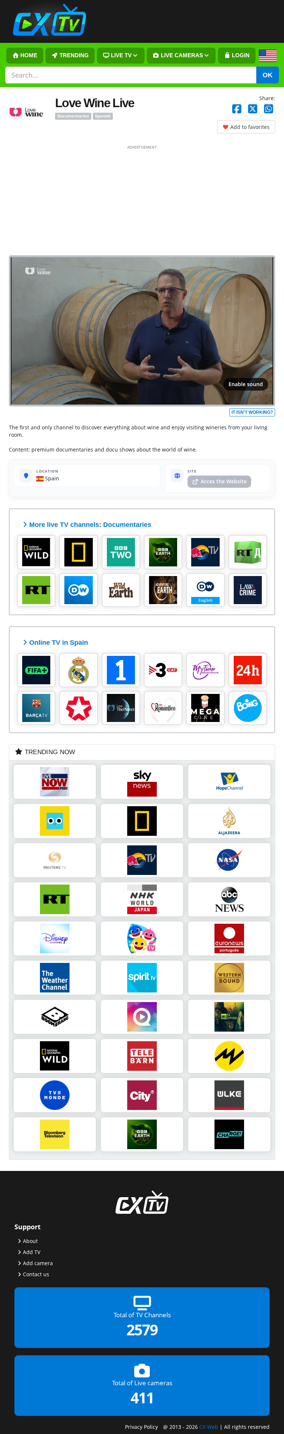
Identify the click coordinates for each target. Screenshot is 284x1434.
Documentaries (73, 116)
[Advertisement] (142, 200)
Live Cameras (181, 55)
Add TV (31, 1252)
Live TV (120, 55)
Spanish (103, 116)
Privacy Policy (141, 1426)
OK (268, 75)
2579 (142, 1329)
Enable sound (246, 384)
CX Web (208, 1426)
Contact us (36, 1274)
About (30, 1240)
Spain (51, 478)
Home (28, 55)
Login (240, 55)
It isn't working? (252, 412)
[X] (252, 109)
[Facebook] (236, 109)
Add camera (38, 1263)
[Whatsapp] (268, 109)
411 (142, 1397)
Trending (73, 55)
